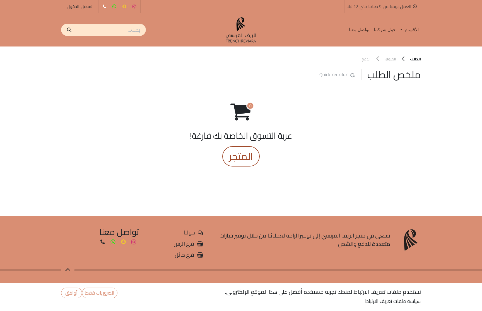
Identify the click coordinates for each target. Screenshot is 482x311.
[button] (67, 269)
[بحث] (69, 30)
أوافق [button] (71, 292)
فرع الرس (183, 243)
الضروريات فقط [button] (99, 292)
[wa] (114, 6)
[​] (104, 6)
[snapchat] (124, 6)
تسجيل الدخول (80, 6)
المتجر (241, 156)
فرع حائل (184, 254)
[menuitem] (409, 29)
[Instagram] (134, 6)
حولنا (189, 232)
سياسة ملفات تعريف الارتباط (393, 301)
